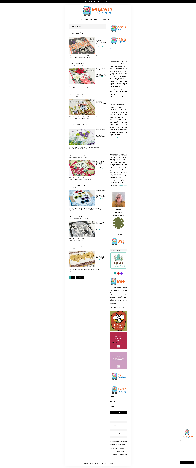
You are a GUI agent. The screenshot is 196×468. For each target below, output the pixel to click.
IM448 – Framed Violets (78, 125)
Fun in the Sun (84, 210)
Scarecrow (83, 118)
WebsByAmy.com (113, 463)
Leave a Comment (85, 35)
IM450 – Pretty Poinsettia (78, 64)
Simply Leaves (78, 271)
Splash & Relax (91, 210)
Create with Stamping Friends (84, 55)
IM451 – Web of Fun (76, 33)
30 (77, 277)
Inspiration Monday (95, 55)
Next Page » (81, 278)
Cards (76, 55)
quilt (84, 179)
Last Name (112, 406)
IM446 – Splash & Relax (77, 186)
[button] (115, 18)
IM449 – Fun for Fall (76, 94)
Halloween (77, 57)
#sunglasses (77, 210)
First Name (112, 401)
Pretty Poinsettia (78, 87)
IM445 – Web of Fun (76, 216)
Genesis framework (100, 463)
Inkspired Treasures (98, 11)
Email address (113, 396)
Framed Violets (78, 148)
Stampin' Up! (83, 57)
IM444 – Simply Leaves (77, 247)
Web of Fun (88, 57)
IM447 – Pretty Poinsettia (78, 155)
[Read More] (100, 46)
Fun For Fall (78, 118)
